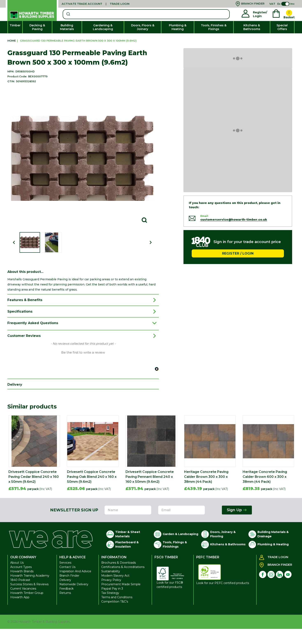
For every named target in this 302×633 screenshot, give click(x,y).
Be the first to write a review (83, 352)
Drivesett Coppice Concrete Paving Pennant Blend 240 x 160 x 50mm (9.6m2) (150, 477)
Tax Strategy (110, 593)
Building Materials (67, 27)
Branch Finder (69, 575)
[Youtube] (288, 574)
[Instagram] (271, 574)
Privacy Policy (111, 580)
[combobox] (146, 14)
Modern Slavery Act (115, 575)
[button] (83, 352)
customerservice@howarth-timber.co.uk (233, 219)
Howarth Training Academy (29, 575)
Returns (65, 593)
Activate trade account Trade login (95, 3)
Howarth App (19, 597)
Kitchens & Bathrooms (251, 27)
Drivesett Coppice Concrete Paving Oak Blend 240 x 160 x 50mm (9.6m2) (91, 477)
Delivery (65, 580)
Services (65, 562)
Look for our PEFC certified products (222, 583)
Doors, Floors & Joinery (142, 27)
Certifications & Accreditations (122, 567)
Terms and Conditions (116, 597)
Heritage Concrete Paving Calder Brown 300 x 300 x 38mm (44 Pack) (206, 477)
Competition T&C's (114, 601)
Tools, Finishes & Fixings (213, 27)
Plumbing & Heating (177, 27)
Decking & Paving (37, 27)
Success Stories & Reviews (29, 584)
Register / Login (238, 253)
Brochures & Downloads (118, 562)
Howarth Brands (21, 571)
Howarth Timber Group (26, 593)
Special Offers (282, 27)
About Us (17, 562)
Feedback (66, 588)
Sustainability (110, 571)
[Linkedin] (279, 574)
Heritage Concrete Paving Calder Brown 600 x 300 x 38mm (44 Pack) (265, 477)
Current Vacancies (23, 588)
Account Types (21, 567)
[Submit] (68, 14)
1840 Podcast (20, 580)
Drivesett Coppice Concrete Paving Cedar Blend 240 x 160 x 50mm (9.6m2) (33, 477)
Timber (15, 25)
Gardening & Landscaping (103, 27)
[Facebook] (262, 574)
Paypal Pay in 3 (112, 588)
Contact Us (67, 567)
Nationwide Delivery (73, 584)
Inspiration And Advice (75, 571)
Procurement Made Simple (121, 584)
